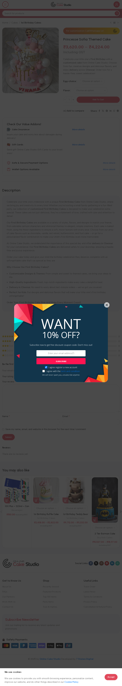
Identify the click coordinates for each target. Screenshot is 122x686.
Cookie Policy (71, 682)
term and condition (70, 371)
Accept (111, 677)
